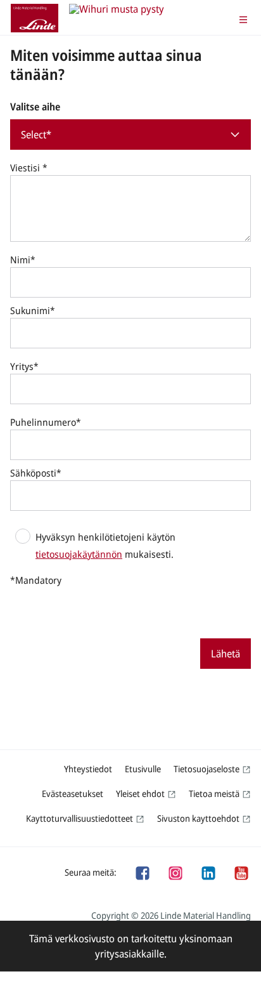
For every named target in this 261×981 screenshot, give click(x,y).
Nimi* (22, 259)
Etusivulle (143, 769)
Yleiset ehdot (140, 793)
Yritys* (24, 366)
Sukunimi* (32, 310)
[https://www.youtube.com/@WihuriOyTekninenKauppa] (241, 872)
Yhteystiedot (88, 769)
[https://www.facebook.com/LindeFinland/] (142, 872)
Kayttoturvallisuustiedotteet (79, 818)
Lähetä (225, 654)
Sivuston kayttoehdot (198, 818)
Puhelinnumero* (45, 422)
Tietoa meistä (214, 793)
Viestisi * (29, 167)
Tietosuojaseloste (206, 769)
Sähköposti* (35, 472)
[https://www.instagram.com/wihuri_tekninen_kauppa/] (175, 872)
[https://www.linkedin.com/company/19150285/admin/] (208, 872)
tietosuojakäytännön (78, 554)
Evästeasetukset (72, 793)
